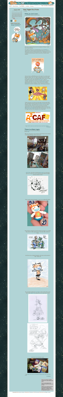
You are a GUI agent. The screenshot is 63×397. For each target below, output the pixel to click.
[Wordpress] (31, 392)
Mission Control (28, 15)
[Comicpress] (37, 392)
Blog (28, 131)
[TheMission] (21, 6)
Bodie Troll (29, 374)
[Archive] (27, 6)
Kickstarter (27, 83)
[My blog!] (15, 25)
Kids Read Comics (41, 374)
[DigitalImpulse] (47, 392)
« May (14, 18)
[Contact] (32, 6)
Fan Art (33, 374)
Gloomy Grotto (42, 103)
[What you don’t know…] (38, 45)
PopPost (45, 49)
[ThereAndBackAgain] (32, 129)
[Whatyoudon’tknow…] (32, 14)
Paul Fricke (40, 79)
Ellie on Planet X (32, 2)
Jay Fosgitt (37, 291)
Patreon (43, 81)
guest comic (41, 172)
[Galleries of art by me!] (16, 24)
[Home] (10, 6)
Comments (48, 376)
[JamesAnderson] (22, 392)
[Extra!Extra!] (15, 6)
